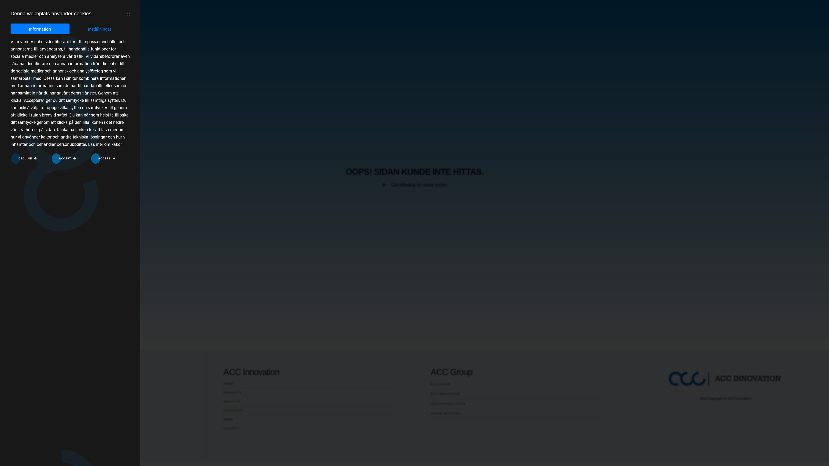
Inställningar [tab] (99, 29)
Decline (25, 158)
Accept (65, 158)
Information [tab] (40, 29)
